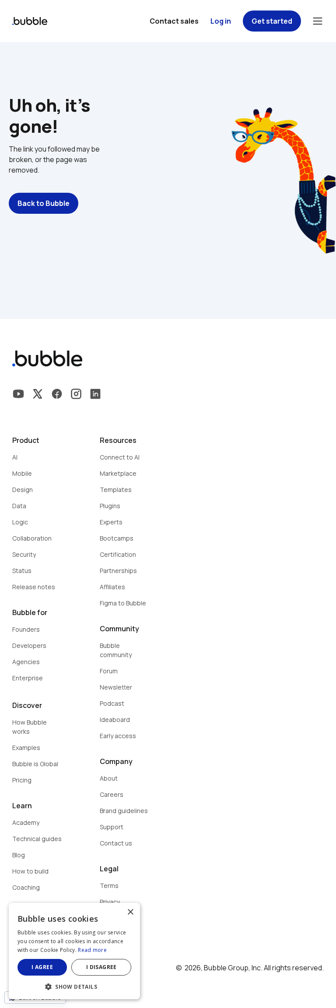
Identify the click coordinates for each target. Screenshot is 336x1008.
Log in (220, 21)
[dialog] (74, 951)
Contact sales (174, 21)
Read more (92, 950)
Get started (272, 21)
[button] (74, 985)
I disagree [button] (101, 967)
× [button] (130, 912)
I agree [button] (42, 967)
